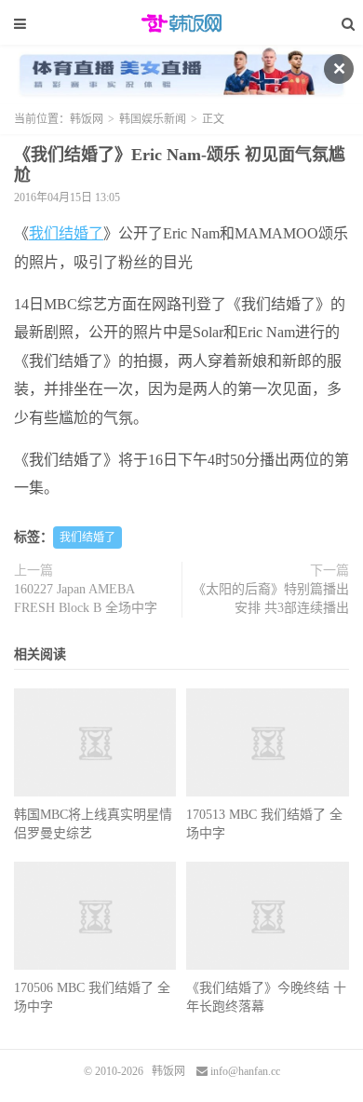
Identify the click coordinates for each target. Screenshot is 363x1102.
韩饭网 (181, 23)
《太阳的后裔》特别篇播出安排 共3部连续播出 (271, 598)
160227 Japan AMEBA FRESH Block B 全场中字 (85, 598)
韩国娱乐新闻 (152, 119)
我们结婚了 (66, 233)
